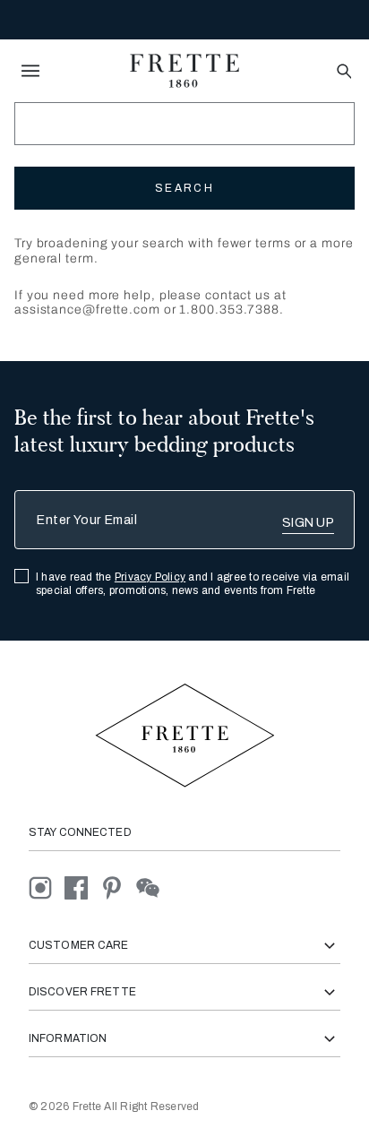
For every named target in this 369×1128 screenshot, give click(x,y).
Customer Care (79, 945)
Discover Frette (82, 992)
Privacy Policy (150, 577)
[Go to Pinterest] (118, 887)
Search (184, 188)
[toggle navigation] (30, 70)
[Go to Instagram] (46, 887)
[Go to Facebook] (82, 887)
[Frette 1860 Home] (184, 71)
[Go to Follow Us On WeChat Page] (152, 887)
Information (68, 1038)
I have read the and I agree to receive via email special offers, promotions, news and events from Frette (192, 584)
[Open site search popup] (342, 72)
